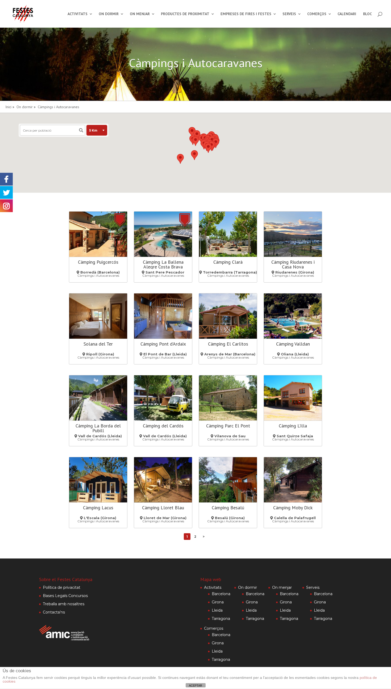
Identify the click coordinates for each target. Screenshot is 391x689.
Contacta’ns (54, 612)
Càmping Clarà (228, 262)
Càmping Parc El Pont (228, 426)
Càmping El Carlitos (228, 344)
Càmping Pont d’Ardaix (163, 344)
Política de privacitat (61, 587)
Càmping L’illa (293, 426)
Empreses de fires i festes (246, 14)
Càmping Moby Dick (293, 508)
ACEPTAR (195, 685)
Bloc (367, 14)
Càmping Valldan (293, 344)
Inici (8, 106)
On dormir (109, 14)
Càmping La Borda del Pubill (98, 428)
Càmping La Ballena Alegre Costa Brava (163, 264)
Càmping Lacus (98, 508)
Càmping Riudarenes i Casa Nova (293, 264)
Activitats (78, 14)
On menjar (140, 14)
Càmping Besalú (228, 508)
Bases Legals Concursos (65, 595)
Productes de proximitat (185, 14)
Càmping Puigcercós (98, 262)
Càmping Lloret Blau (163, 508)
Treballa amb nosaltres (63, 604)
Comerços (316, 14)
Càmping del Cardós (163, 426)
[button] (208, 148)
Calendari (347, 14)
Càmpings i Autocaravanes (58, 106)
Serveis (289, 14)
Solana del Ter (98, 344)
